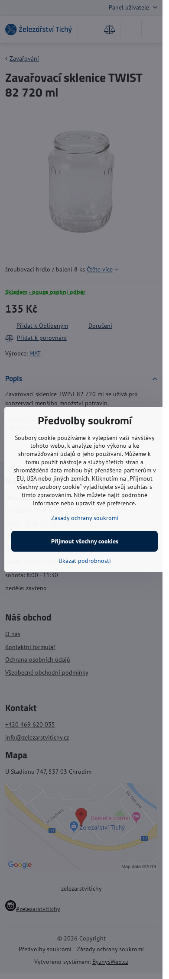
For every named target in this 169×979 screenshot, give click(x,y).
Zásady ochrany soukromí (84, 518)
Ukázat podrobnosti (84, 561)
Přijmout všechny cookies (84, 541)
